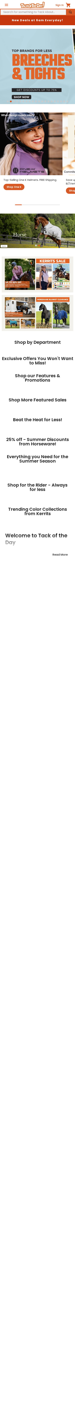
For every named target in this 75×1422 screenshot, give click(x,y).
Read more (60, 893)
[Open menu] (6, 5)
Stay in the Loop (37, 1029)
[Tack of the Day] (32, 5)
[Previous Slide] (11, 375)
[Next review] (71, 1141)
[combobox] (37, 12)
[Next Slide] (64, 375)
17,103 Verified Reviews (37, 1094)
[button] (8, 101)
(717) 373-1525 (21, 1396)
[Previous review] (4, 1141)
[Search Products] (70, 12)
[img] (37, 1089)
